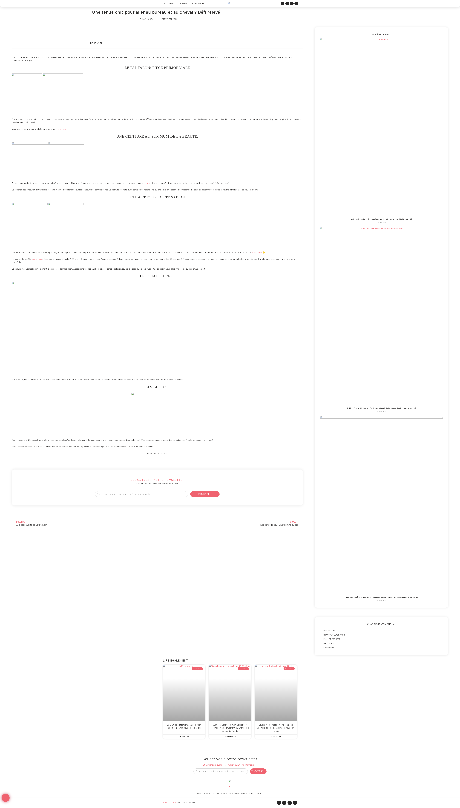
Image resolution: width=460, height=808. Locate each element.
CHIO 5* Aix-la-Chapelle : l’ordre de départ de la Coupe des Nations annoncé (381, 408)
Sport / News (169, 3)
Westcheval (61, 129)
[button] (199, 43)
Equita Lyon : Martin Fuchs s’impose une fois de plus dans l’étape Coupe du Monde (276, 728)
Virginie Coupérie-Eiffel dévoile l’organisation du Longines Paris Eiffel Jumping (381, 597)
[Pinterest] (296, 4)
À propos (201, 793)
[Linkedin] (292, 4)
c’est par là (257, 252)
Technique (183, 3)
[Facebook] (283, 4)
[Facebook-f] (279, 803)
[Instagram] (287, 4)
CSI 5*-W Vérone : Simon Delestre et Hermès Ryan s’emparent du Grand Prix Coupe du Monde (230, 728)
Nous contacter (256, 793)
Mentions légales (214, 793)
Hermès (146, 183)
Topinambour (36, 259)
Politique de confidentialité (235, 793)
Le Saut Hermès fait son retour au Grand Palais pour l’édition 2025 (381, 219)
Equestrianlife (198, 3)
